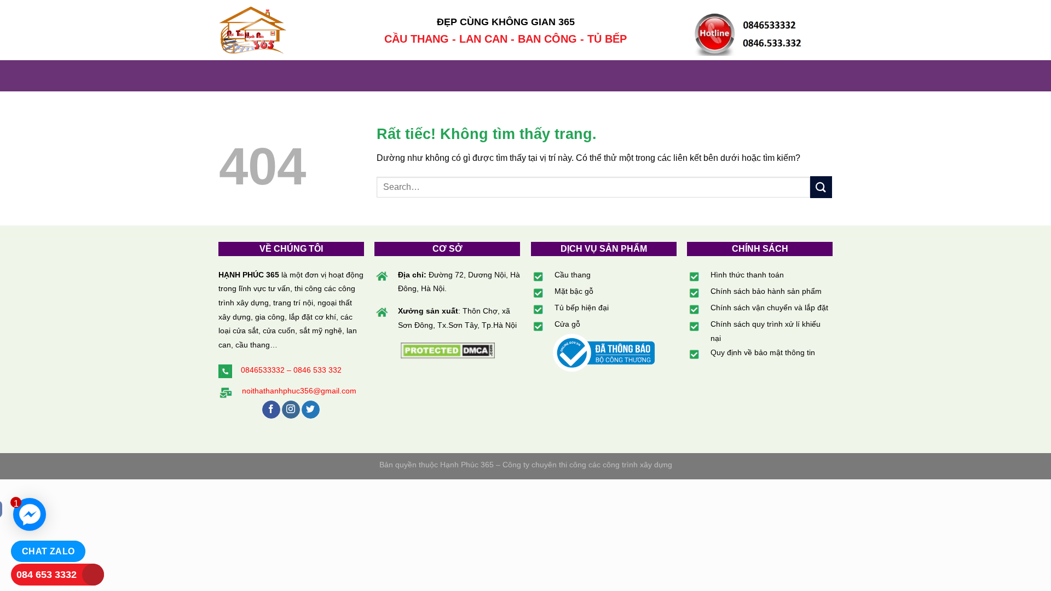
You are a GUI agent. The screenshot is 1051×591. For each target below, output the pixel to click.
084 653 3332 (46, 574)
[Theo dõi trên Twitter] (311, 410)
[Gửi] (821, 187)
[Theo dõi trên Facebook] (271, 410)
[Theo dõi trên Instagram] (291, 410)
